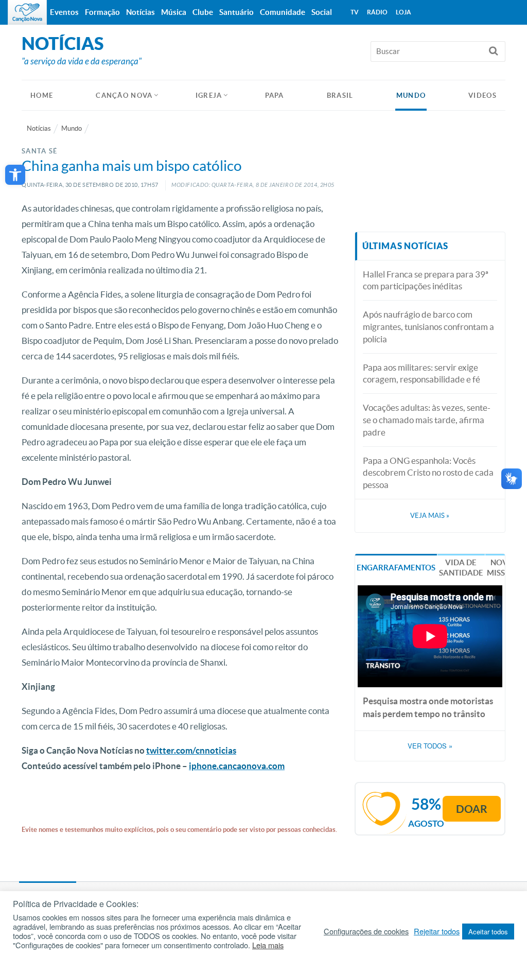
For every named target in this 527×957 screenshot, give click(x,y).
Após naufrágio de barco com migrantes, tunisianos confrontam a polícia (428, 326)
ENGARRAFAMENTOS (396, 567)
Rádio (377, 12)
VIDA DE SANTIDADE (461, 567)
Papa (274, 95)
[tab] (396, 567)
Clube (202, 12)
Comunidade (282, 12)
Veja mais (429, 515)
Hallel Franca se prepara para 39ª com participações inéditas (425, 280)
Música (173, 12)
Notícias (39, 128)
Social (321, 12)
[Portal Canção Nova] (27, 12)
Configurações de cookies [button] (366, 931)
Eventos (64, 12)
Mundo (411, 95)
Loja (403, 12)
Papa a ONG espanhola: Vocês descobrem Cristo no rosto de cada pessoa (428, 473)
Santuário (236, 12)
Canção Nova (124, 95)
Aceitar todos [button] (488, 931)
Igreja (209, 95)
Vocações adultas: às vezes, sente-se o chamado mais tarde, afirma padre (426, 420)
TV (354, 12)
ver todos (430, 746)
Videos (482, 95)
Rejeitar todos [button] (437, 931)
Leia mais (268, 945)
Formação (102, 12)
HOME (41, 95)
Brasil (340, 95)
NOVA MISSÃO (502, 567)
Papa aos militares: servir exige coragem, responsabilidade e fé (421, 373)
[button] (15, 175)
